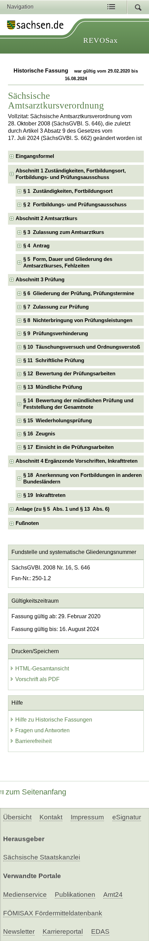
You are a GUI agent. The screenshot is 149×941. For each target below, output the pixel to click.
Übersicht (17, 817)
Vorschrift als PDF (37, 679)
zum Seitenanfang (36, 792)
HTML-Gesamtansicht (42, 668)
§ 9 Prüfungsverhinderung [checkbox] (55, 333)
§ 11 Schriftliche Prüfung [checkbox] (53, 360)
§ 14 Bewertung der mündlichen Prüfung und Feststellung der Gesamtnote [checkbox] (78, 404)
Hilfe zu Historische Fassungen (53, 720)
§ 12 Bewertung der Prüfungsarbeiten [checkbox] (69, 373)
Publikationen (75, 894)
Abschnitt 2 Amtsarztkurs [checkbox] (46, 218)
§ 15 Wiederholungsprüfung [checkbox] (57, 420)
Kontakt (51, 817)
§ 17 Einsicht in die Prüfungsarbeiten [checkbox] (68, 447)
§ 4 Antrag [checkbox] (36, 245)
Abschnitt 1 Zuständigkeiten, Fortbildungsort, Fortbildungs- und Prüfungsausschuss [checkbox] (71, 174)
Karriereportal (63, 931)
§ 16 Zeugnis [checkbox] (39, 433)
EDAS (100, 931)
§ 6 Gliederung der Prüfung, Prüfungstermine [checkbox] (78, 293)
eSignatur (126, 817)
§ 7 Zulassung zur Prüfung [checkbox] (56, 307)
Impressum (87, 817)
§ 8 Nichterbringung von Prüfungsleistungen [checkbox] (77, 320)
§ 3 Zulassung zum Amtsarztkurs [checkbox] (63, 232)
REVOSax (100, 40)
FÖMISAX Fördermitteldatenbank (52, 913)
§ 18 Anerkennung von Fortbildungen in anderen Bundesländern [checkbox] (82, 478)
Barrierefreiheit (33, 741)
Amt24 (113, 894)
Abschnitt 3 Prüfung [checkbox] (40, 279)
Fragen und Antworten (42, 730)
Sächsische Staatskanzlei (41, 857)
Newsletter (19, 931)
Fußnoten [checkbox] (27, 523)
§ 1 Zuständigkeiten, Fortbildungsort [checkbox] (68, 191)
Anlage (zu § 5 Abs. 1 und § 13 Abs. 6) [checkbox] (62, 509)
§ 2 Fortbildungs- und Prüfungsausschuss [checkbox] (74, 204)
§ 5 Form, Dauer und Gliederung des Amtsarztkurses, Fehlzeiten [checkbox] (67, 262)
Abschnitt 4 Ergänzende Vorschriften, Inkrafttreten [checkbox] (77, 461)
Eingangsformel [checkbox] (35, 156)
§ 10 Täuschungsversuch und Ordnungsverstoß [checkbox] (81, 347)
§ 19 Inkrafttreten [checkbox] (44, 495)
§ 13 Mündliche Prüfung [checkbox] (52, 387)
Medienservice (25, 894)
